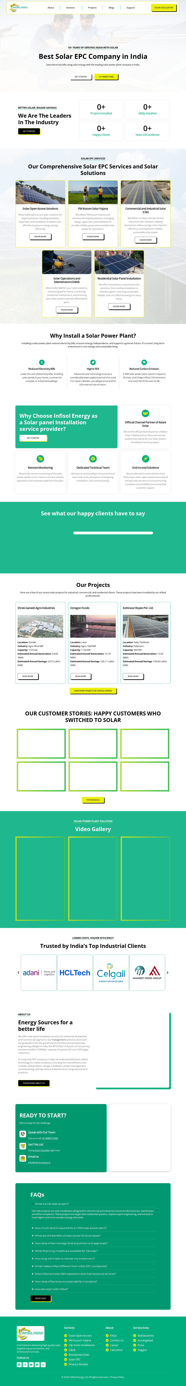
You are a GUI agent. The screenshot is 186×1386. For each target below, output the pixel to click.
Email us (33, 1156)
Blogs (111, 7)
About (51, 7)
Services (70, 7)
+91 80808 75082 (49, 1138)
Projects (92, 7)
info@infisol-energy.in (39, 1162)
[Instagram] (25, 1364)
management (59, 1039)
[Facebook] (37, 1364)
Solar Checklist (42, 1150)
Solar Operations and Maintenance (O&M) (66, 280)
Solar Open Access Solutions (40, 208)
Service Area (141, 1328)
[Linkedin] (19, 1364)
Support (130, 7)
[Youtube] (31, 1364)
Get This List (35, 1144)
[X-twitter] (43, 1364)
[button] (71, 8)
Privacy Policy (117, 1377)
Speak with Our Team (41, 1132)
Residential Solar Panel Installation (119, 278)
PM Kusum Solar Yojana (93, 208)
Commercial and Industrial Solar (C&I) (145, 210)
